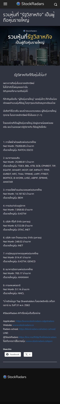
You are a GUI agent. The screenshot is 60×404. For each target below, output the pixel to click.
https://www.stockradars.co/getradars (35, 321)
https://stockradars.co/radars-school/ (37, 329)
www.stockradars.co (23, 325)
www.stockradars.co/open (39, 341)
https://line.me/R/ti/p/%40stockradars (37, 337)
